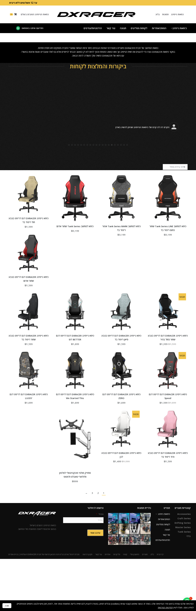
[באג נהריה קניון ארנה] (145, 518)
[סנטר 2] (135, 539)
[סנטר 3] (145, 539)
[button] (127, 139)
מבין (7, 605)
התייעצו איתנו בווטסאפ (32, 28)
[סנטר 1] (124, 539)
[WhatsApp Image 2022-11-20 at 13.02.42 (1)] (124, 518)
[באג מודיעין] (113, 529)
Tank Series (184, 531)
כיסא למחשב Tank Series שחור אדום (75, 226)
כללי (188, 536)
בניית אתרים (13, 554)
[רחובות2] (145, 529)
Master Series (183, 527)
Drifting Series (183, 522)
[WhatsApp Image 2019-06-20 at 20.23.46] (124, 529)
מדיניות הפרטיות (165, 607)
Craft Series (184, 518)
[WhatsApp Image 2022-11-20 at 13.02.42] (113, 518)
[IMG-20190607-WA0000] (135, 529)
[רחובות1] (113, 539)
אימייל (100, 514)
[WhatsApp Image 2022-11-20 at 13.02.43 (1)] (135, 518)
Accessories (184, 514)
